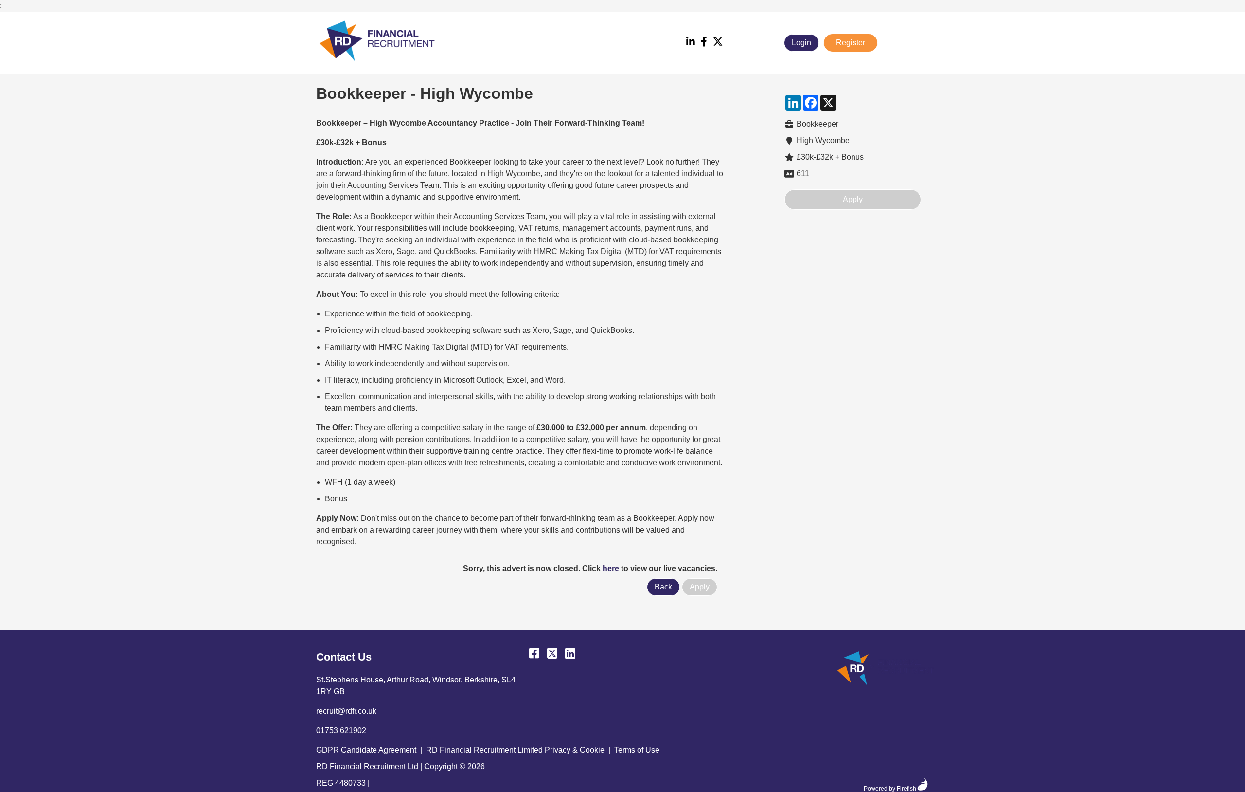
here (611, 568)
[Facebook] (704, 42)
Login (801, 42)
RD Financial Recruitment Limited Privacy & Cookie (515, 750)
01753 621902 (341, 730)
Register (850, 42)
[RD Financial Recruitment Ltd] (886, 670)
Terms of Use (636, 750)
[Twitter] (718, 42)
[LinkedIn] (690, 42)
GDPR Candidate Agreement (366, 750)
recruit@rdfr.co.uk (346, 711)
